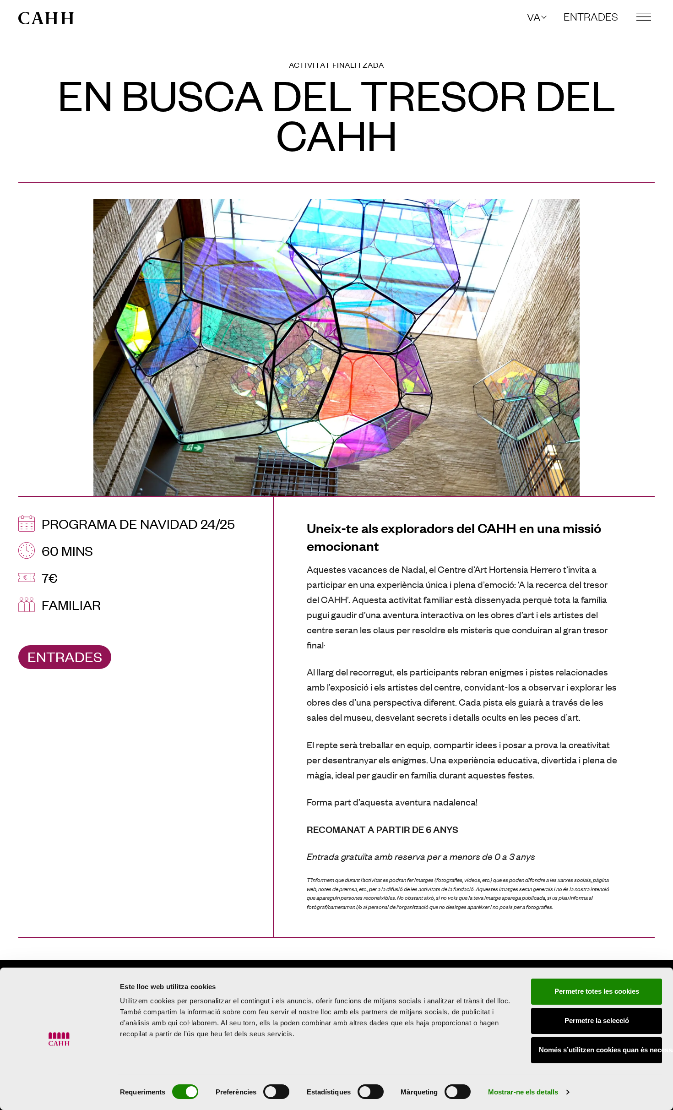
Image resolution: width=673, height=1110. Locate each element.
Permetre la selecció (596, 1020)
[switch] (276, 1091)
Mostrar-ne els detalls (523, 1092)
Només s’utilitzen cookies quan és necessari (600, 1050)
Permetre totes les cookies (596, 991)
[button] (536, 17)
